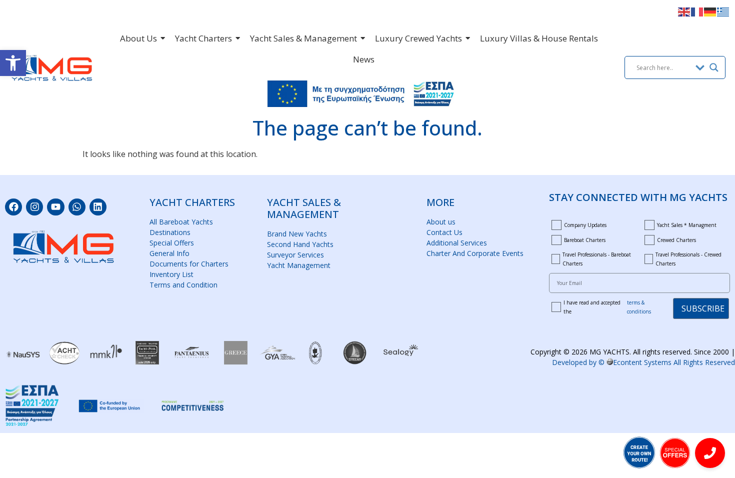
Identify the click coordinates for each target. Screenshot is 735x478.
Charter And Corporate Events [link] (475, 253)
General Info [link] (170, 253)
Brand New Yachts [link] (297, 233)
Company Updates (585, 225)
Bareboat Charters (585, 240)
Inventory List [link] (172, 274)
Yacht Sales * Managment (686, 225)
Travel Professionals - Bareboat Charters (596, 259)
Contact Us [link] (444, 232)
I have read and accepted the (607, 307)
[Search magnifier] (714, 67)
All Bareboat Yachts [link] (181, 221)
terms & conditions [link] (639, 307)
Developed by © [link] (643, 362)
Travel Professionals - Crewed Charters (689, 259)
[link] (13, 63)
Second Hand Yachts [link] (300, 244)
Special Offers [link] (172, 243)
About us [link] (441, 221)
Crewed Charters (676, 240)
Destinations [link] (170, 232)
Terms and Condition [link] (184, 285)
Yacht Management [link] (298, 265)
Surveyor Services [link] (295, 255)
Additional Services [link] (456, 243)
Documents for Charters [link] (189, 263)
